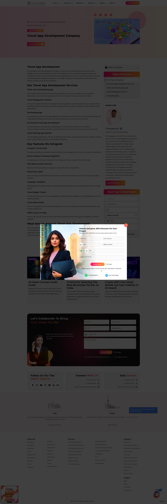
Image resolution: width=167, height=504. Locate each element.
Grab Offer (98, 264)
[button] (81, 245)
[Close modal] (126, 225)
